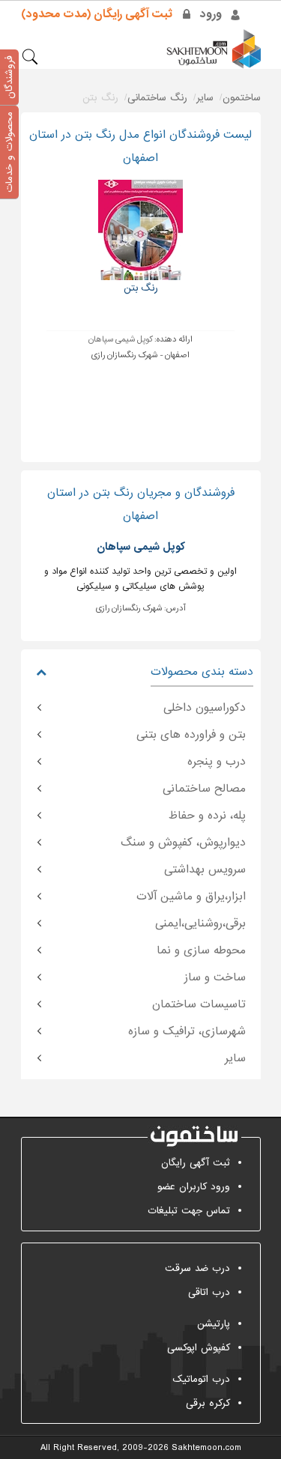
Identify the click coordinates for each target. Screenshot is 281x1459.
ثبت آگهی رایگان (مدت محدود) (96, 14)
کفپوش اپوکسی (198, 1348)
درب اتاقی (209, 1292)
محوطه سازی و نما (201, 950)
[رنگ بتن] (140, 229)
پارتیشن (213, 1324)
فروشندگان (9, 77)
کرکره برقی (208, 1403)
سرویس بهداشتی (205, 870)
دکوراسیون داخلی (204, 708)
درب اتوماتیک (201, 1379)
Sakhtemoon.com (206, 1448)
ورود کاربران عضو (193, 1187)
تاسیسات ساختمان (199, 1004)
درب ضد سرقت (197, 1268)
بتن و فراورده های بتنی (191, 735)
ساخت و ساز (215, 977)
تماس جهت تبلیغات (189, 1211)
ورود (211, 14)
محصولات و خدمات (9, 152)
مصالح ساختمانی (204, 789)
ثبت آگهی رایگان (195, 1163)
